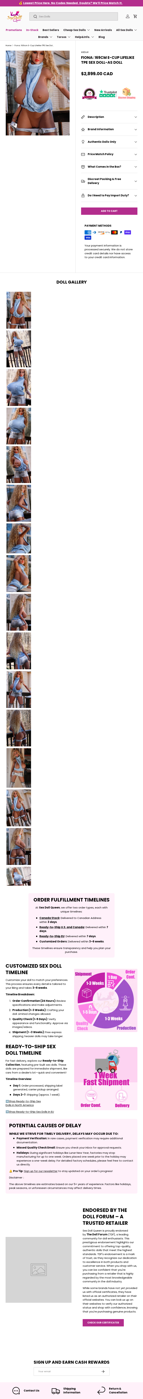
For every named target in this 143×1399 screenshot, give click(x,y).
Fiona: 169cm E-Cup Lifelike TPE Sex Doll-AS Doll (34, 45)
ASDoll (84, 52)
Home (8, 45)
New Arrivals (103, 30)
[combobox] (73, 16)
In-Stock (32, 30)
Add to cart (109, 211)
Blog (102, 37)
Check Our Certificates (103, 1322)
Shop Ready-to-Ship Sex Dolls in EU (31, 1112)
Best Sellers (51, 30)
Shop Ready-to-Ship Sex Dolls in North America (23, 1103)
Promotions (14, 30)
